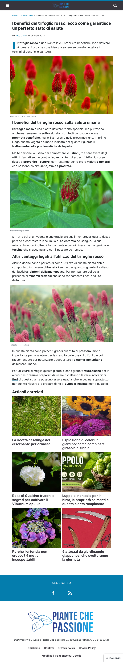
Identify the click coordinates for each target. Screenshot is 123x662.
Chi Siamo (34, 648)
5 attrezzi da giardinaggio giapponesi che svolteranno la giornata (85, 556)
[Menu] (7, 5)
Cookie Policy (87, 648)
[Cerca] (115, 5)
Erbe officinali (27, 15)
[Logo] (61, 5)
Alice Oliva (20, 35)
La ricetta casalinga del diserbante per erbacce (31, 442)
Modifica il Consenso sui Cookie (62, 655)
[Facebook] (53, 593)
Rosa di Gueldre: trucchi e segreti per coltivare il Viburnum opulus (33, 500)
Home (14, 15)
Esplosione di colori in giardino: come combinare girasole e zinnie (83, 444)
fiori (15, 379)
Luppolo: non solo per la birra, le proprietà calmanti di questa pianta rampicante (86, 500)
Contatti (49, 648)
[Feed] (70, 593)
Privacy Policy (66, 648)
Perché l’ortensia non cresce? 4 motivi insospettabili (29, 556)
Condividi (115, 658)
